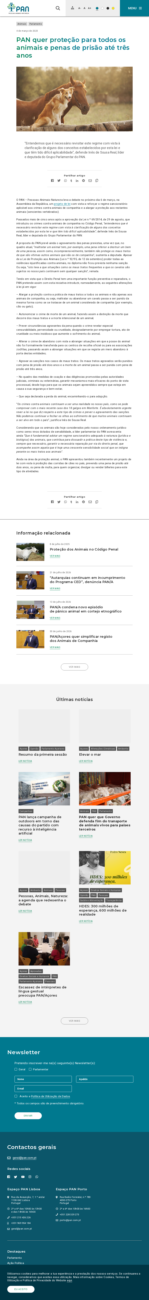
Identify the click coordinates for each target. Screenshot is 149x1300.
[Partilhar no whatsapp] (65, 181)
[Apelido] (104, 1079)
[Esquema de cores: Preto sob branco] (102, 8)
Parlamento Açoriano (53, 748)
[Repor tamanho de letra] (84, 8)
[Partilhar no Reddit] (83, 181)
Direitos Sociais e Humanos (106, 890)
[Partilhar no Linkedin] (77, 181)
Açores (23, 748)
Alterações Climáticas (103, 748)
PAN (94, 811)
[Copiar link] (97, 181)
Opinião (34, 748)
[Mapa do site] (72, 7)
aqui (69, 1280)
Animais (21, 24)
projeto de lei (62, 203)
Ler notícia (25, 761)
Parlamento (35, 24)
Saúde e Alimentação (91, 900)
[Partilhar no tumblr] (71, 181)
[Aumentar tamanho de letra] (89, 8)
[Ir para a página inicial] (18, 8)
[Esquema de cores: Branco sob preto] (107, 8)
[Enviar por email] (90, 181)
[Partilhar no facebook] (52, 181)
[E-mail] (43, 1088)
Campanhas (26, 811)
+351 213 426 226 (21, 1217)
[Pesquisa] (58, 8)
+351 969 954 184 (21, 1223)
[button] (134, 8)
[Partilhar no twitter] (59, 181)
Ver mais (55, 556)
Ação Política (15, 1263)
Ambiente (123, 748)
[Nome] (45, 1079)
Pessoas (60, 890)
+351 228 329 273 (69, 1214)
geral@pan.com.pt (24, 1158)
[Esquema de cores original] (97, 8)
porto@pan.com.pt (70, 1220)
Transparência (114, 900)
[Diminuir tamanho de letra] (79, 8)
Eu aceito (20, 1289)
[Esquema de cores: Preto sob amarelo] (113, 8)
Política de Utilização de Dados (50, 1096)
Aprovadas (36, 971)
